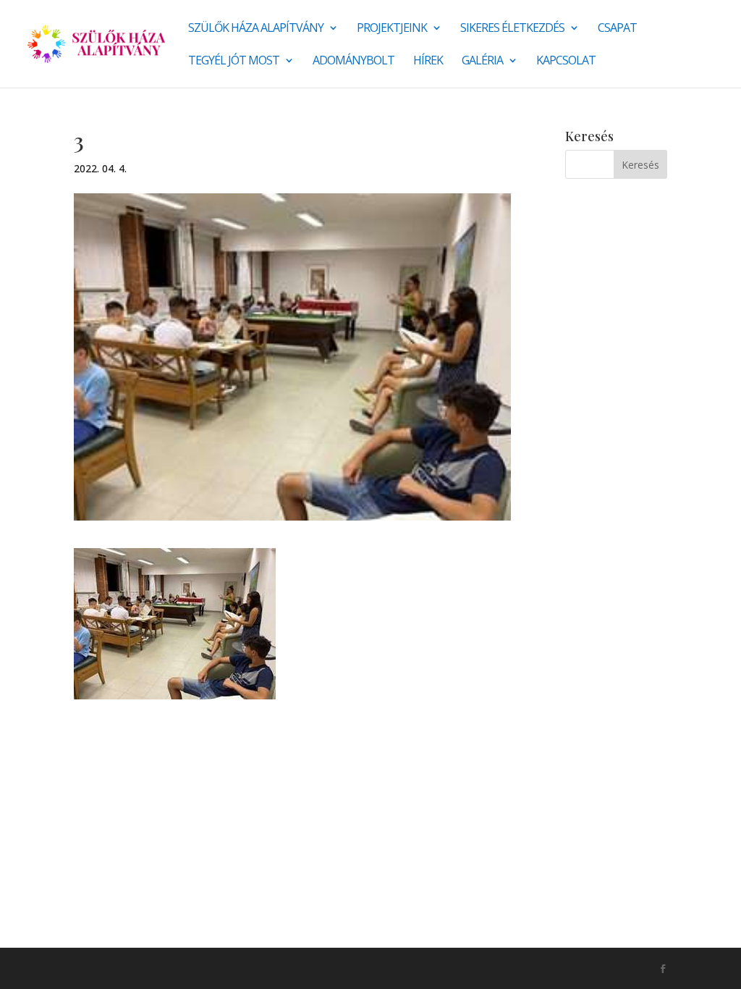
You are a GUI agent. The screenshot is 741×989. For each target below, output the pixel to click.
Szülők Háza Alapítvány (255, 28)
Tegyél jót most (233, 61)
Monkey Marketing (151, 968)
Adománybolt (353, 61)
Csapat (617, 28)
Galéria (482, 61)
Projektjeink (392, 28)
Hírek (428, 61)
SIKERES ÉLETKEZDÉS (512, 28)
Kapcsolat (566, 61)
